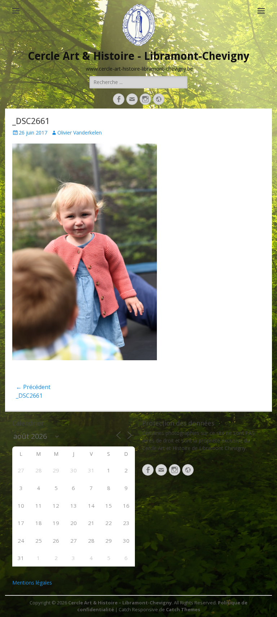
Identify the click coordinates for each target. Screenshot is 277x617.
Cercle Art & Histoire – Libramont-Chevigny (120, 602)
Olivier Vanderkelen (79, 132)
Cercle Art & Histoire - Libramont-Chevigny (138, 56)
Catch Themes (183, 609)
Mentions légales (32, 582)
